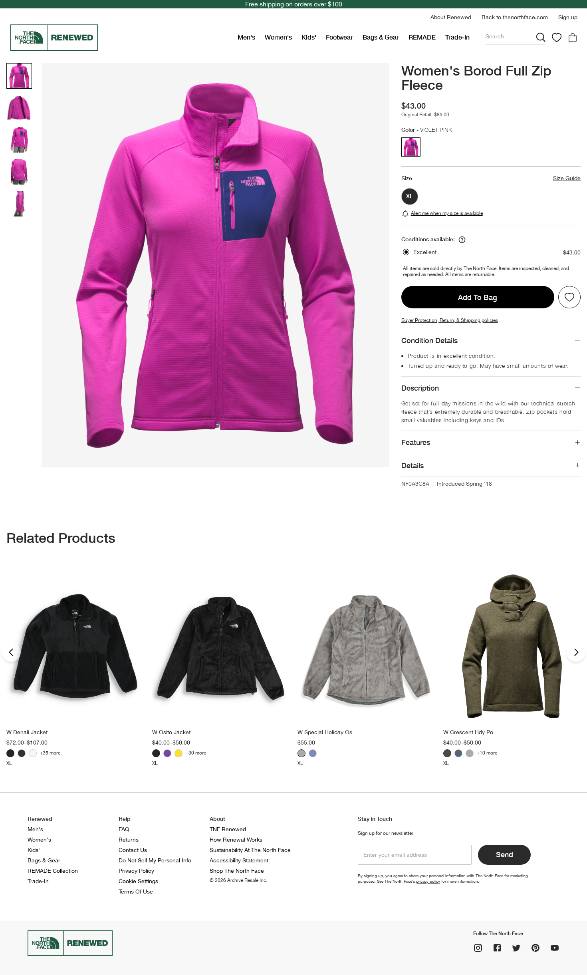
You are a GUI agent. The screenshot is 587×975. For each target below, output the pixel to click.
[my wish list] (556, 37)
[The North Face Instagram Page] (478, 948)
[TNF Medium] (470, 753)
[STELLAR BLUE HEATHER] (313, 753)
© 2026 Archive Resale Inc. (238, 880)
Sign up (567, 17)
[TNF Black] (156, 753)
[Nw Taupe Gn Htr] (447, 753)
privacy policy (428, 881)
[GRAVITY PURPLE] (167, 753)
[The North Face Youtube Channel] (554, 948)
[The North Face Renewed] (120, 37)
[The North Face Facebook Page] (497, 948)
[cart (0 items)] (572, 37)
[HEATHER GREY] (301, 753)
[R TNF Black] (10, 753)
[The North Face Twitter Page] (516, 948)
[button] (450, 17)
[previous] (11, 652)
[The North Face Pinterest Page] (535, 948)
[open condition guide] (462, 240)
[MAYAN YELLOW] (178, 753)
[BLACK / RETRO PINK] (22, 753)
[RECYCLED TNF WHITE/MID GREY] (33, 753)
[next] (575, 652)
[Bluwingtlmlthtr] (458, 753)
